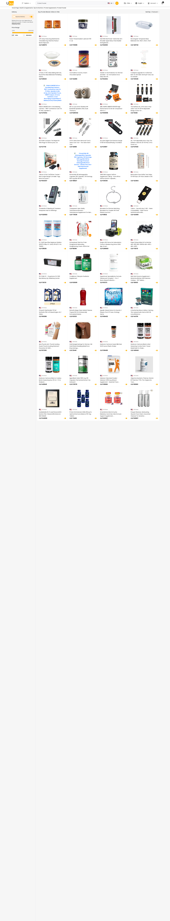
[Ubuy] (10, 3)
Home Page (15, 8)
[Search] (116, 3)
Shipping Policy (16, 23)
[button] (128, 3)
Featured (155, 12)
